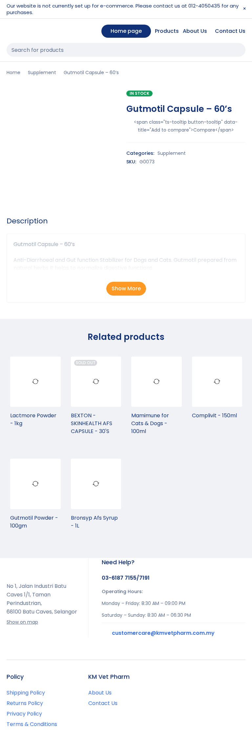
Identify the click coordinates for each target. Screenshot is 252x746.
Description (27, 221)
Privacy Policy (24, 713)
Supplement (42, 72)
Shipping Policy (26, 692)
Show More (126, 288)
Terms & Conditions (32, 724)
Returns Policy (25, 703)
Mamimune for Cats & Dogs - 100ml (150, 423)
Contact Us (102, 703)
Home (13, 72)
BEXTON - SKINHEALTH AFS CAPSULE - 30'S (91, 423)
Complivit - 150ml (214, 415)
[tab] (27, 221)
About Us (100, 692)
